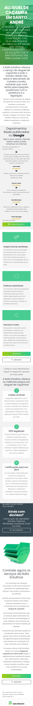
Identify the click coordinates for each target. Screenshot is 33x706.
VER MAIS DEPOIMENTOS (17, 224)
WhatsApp (17, 360)
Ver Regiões (16, 354)
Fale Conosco (17, 530)
